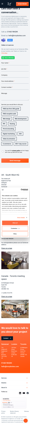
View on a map (6, 248)
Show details (21, 217)
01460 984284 (22, 4)
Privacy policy (3, 412)
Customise (14, 228)
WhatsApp (4, 53)
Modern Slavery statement (14, 412)
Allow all (15, 223)
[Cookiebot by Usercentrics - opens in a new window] (21, 190)
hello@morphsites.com (17, 36)
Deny (15, 233)
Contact (5, 338)
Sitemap (26, 411)
